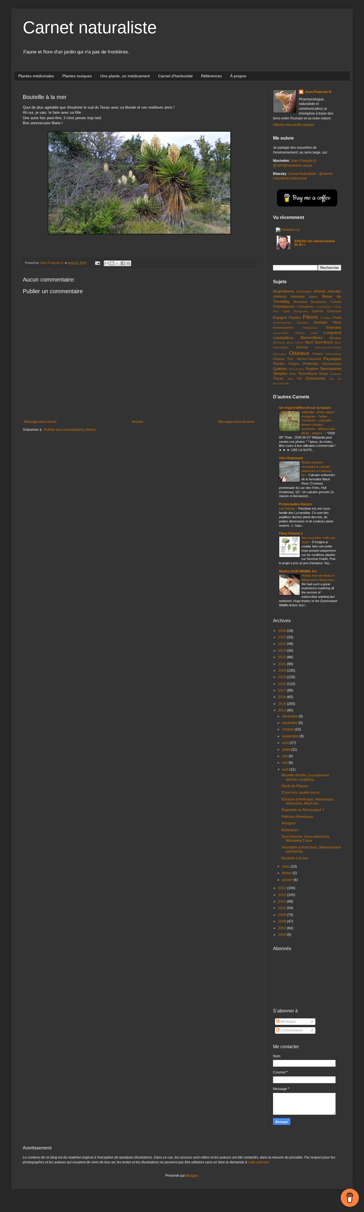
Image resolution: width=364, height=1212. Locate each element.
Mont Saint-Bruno (319, 342)
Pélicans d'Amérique (297, 817)
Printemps (310, 364)
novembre (290, 723)
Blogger (192, 1176)
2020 (282, 671)
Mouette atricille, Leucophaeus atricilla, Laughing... (305, 777)
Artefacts (279, 297)
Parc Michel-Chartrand (303, 359)
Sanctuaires (330, 368)
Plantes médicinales (36, 76)
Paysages (332, 358)
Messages (288, 1021)
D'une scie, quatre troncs (301, 793)
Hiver (337, 322)
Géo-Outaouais (291, 458)
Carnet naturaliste (90, 27)
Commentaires (291, 1030)
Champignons (284, 307)
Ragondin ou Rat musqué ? (303, 810)
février (287, 873)
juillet (286, 750)
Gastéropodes (282, 322)
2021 (282, 664)
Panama (278, 359)
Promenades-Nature (295, 504)
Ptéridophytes (331, 363)
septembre (290, 736)
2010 (282, 908)
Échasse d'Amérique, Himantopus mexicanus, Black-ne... (308, 801)
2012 (282, 895)
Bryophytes (319, 301)
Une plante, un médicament (125, 76)
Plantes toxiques (77, 76)
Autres (313, 296)
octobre (288, 729)
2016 (282, 697)
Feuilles (295, 318)
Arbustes (334, 291)
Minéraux (279, 342)
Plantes (279, 364)
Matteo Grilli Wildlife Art (298, 571)
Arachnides (304, 291)
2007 (282, 928)
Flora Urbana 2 (291, 533)
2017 (282, 690)
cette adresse (258, 1162)
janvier (287, 880)
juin (285, 756)
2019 (282, 677)
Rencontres (296, 369)
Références (211, 76)
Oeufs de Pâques (295, 786)
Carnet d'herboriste (175, 76)
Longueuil (332, 332)
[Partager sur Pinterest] (128, 263)
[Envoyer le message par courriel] (97, 262)
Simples (280, 373)
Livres (314, 332)
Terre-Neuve (307, 374)
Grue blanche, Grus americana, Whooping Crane (306, 839)
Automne (298, 297)
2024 (282, 644)
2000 (282, 935)
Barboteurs (290, 830)
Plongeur (289, 823)
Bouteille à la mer (295, 858)
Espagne (280, 318)
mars (286, 866)
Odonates (279, 353)
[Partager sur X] (117, 263)
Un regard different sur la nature (305, 408)
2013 (282, 888)
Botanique (300, 301)
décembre (290, 716)
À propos (238, 76)
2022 (282, 657)
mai (285, 763)
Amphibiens (283, 291)
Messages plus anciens (236, 422)
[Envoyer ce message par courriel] (106, 263)
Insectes (333, 327)
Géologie (320, 322)
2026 (282, 631)
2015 (282, 704)
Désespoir (334, 311)
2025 (282, 637)
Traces (278, 378)
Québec (280, 368)
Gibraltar (302, 322)
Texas (323, 374)
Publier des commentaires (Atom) (70, 430)
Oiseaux (299, 353)
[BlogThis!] (112, 263)
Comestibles (324, 306)
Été (299, 378)
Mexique (335, 338)
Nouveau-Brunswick (328, 347)
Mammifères (311, 337)
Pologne (293, 363)
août (286, 743)
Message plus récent (40, 422)
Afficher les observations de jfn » (314, 243)
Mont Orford (295, 342)
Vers (290, 378)
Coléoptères (305, 306)
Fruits (337, 318)
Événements (315, 378)
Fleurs (310, 317)
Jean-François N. (318, 92)
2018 (282, 684)
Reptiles (312, 369)
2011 (282, 901)
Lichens (299, 332)
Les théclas (287, 508)
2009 (282, 915)
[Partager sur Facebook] (123, 263)
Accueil (137, 422)
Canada (335, 301)
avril (285, 770)
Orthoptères (333, 353)
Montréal (302, 347)
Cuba (286, 311)
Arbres (320, 291)
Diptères (317, 311)
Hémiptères (310, 327)
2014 (282, 710)
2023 (282, 651)
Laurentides (281, 332)
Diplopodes (300, 311)
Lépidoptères (283, 338)
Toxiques (335, 373)
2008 (282, 921)
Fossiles (325, 317)
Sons (292, 373)
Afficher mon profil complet (293, 125)
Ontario (318, 353)
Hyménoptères (283, 327)
